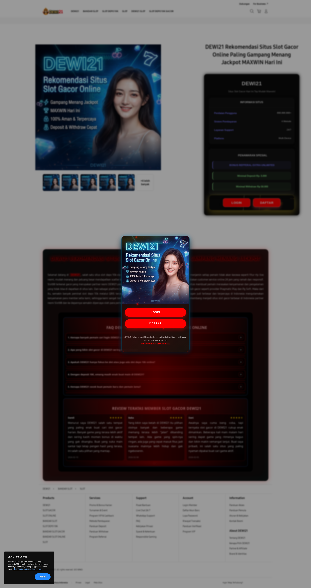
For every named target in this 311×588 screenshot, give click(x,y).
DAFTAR (155, 323)
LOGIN (155, 312)
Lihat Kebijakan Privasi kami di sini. (27, 569)
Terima (42, 576)
